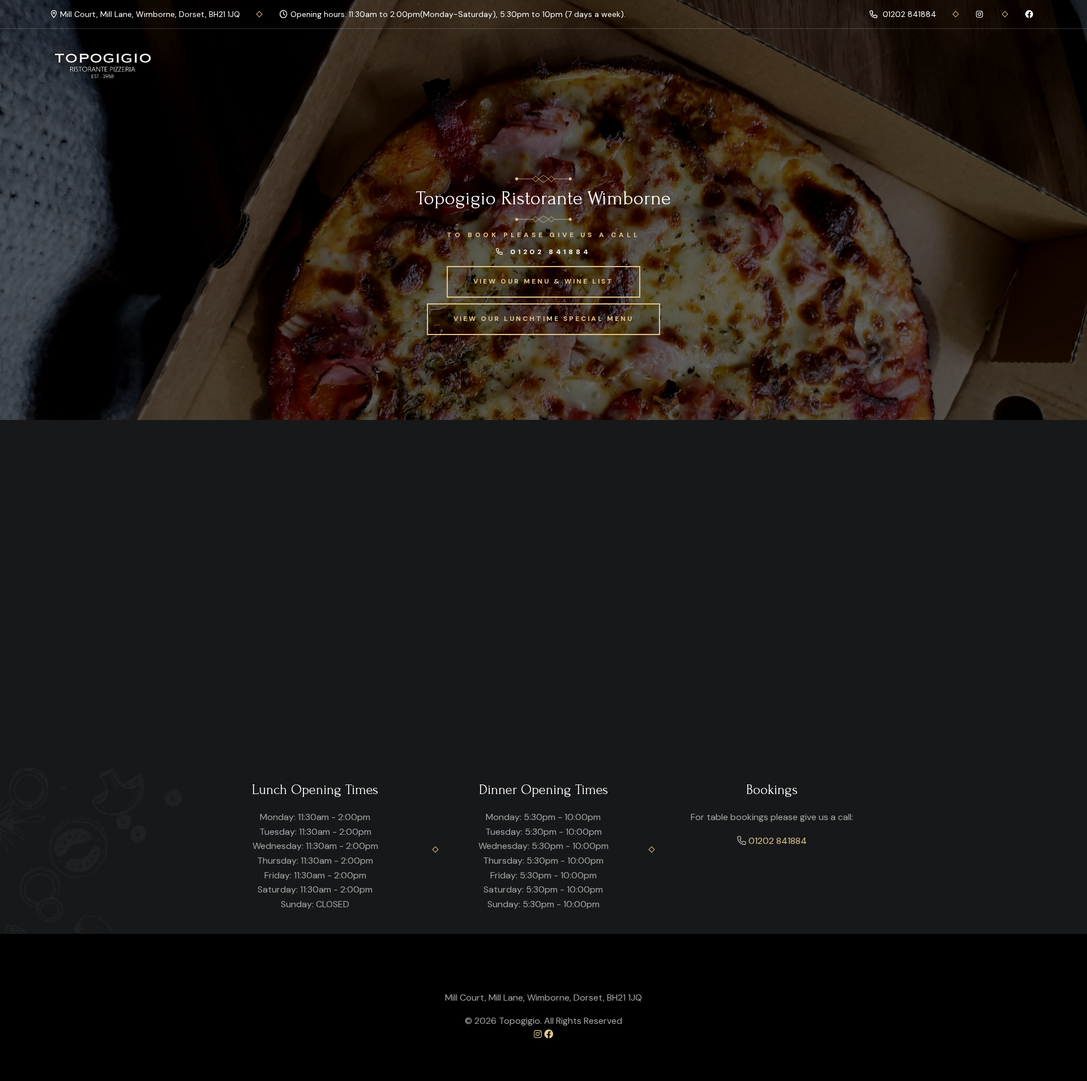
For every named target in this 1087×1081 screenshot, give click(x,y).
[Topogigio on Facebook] (548, 1034)
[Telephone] (981, 14)
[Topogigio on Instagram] (538, 1034)
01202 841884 (908, 14)
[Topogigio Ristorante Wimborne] (104, 66)
